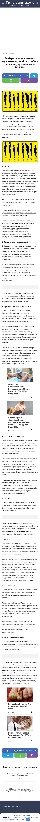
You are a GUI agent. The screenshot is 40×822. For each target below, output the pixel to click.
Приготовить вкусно (20, 2)
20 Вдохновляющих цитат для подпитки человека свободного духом (19, 212)
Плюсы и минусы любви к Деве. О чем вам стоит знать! (20, 775)
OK (28, 819)
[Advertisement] (20, 29)
